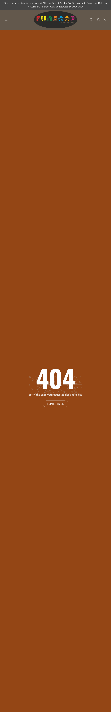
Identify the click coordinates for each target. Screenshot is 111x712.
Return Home (55, 403)
